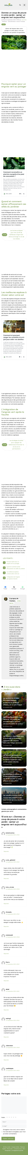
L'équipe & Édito (15, 1147)
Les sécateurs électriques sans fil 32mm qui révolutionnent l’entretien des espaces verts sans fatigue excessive (13, 739)
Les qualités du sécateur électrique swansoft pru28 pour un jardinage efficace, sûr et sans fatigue (12, 701)
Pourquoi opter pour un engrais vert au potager (13, 562)
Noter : (3, 1117)
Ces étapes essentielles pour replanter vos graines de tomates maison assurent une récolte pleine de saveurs (13, 720)
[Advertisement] (14, 65)
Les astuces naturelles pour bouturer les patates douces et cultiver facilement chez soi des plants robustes (12, 758)
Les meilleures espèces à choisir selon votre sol (13, 572)
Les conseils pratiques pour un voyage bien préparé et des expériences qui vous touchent (13, 798)
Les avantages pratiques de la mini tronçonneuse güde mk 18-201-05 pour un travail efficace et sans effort (12, 777)
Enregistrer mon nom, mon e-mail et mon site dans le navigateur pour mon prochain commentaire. (14, 1132)
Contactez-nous (18, 1148)
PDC (24, 1148)
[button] (20, 5)
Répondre (6, 851)
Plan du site (10, 1148)
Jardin (3, 24)
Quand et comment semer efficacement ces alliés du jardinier (16, 567)
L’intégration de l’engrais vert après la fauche (13, 577)
